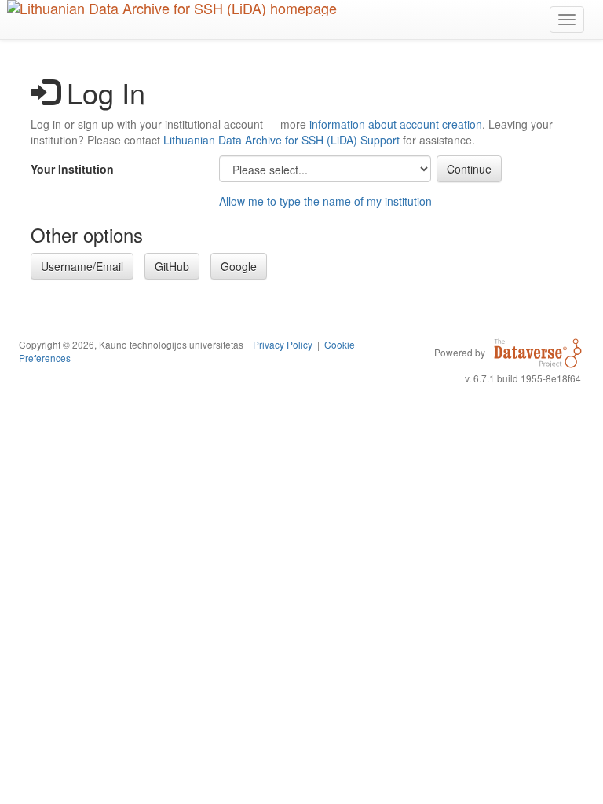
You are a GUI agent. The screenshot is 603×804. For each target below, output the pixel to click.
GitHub (172, 266)
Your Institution (72, 169)
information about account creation (395, 124)
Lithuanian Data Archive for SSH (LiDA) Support (281, 140)
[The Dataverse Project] (538, 352)
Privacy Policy (282, 344)
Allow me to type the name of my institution (325, 201)
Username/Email (82, 266)
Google (239, 266)
